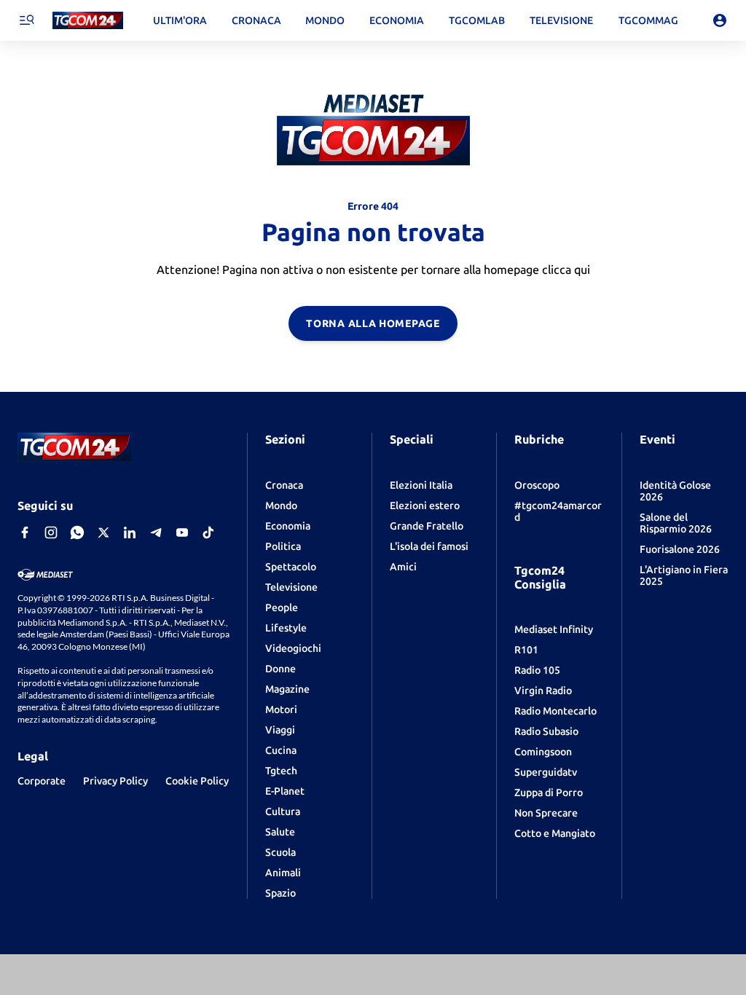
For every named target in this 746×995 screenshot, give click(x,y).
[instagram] (51, 532)
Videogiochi (293, 648)
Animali (283, 872)
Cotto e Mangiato (554, 833)
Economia (287, 526)
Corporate (41, 781)
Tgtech (281, 770)
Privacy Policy (115, 781)
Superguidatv (545, 772)
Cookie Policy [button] (197, 781)
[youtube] (182, 532)
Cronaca (284, 485)
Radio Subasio (546, 731)
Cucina (281, 750)
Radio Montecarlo (555, 711)
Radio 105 (537, 670)
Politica (283, 546)
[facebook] (24, 532)
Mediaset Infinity (553, 629)
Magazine (287, 689)
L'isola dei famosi (429, 546)
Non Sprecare (546, 813)
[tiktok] (208, 532)
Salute (280, 832)
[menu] (26, 20)
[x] (103, 532)
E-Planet (285, 791)
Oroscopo (537, 485)
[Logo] (87, 21)
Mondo (281, 505)
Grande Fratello (426, 526)
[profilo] (720, 20)
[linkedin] (129, 532)
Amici (403, 567)
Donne (280, 669)
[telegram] (156, 532)
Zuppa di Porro (548, 792)
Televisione (291, 587)
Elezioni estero (425, 505)
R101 (526, 650)
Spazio (280, 893)
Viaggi (280, 730)
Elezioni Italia (421, 485)
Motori (281, 709)
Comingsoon (543, 752)
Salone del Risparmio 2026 (676, 523)
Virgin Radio (543, 690)
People (281, 607)
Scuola (280, 852)
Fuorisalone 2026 (680, 549)
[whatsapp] (77, 532)
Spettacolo (290, 567)
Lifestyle (286, 628)
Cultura (282, 811)
